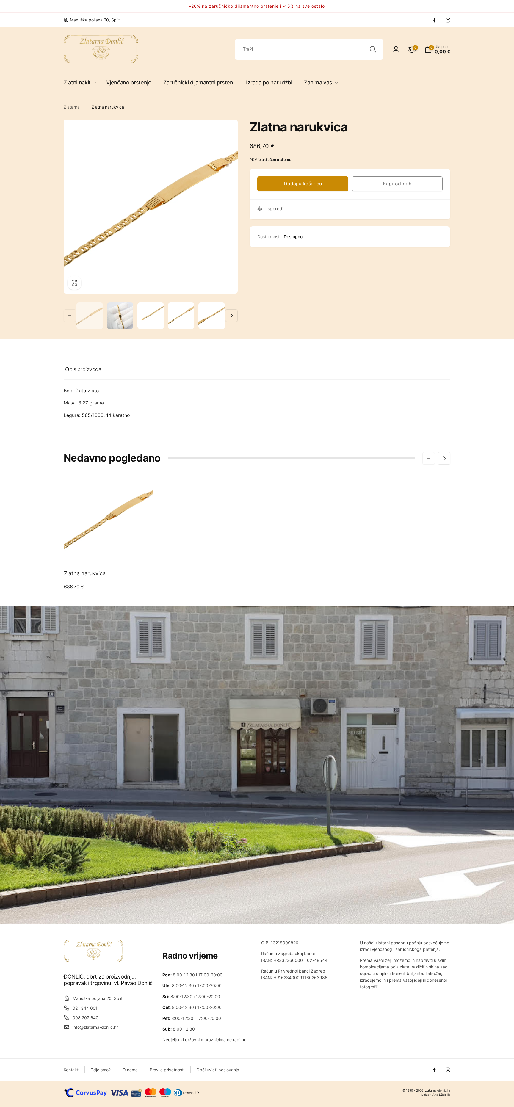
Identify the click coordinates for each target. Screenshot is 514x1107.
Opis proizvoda (83, 369)
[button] (79, 82)
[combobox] (309, 49)
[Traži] (373, 49)
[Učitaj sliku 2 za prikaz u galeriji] (120, 315)
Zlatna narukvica (85, 573)
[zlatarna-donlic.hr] (93, 960)
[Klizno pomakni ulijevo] (70, 315)
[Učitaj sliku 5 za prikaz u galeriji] (211, 315)
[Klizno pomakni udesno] (231, 315)
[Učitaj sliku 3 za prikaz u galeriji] (150, 315)
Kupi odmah (397, 183)
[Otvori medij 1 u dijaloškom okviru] (151, 207)
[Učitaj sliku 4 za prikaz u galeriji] (181, 315)
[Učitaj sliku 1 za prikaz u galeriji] (89, 315)
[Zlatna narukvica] (108, 551)
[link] (92, 20)
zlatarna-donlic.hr (437, 1090)
